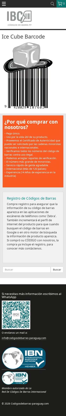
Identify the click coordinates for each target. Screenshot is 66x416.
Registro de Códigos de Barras (31, 198)
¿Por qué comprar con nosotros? (31, 124)
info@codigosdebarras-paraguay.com (24, 338)
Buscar (57, 269)
